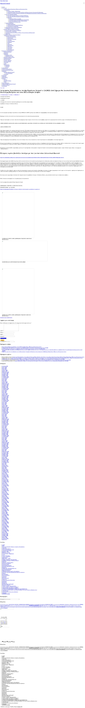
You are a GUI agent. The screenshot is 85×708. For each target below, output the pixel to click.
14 (4, 621)
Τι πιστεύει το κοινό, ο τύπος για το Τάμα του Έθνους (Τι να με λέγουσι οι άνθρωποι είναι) (19, 590)
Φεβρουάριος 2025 (5, 383)
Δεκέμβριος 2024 (5, 385)
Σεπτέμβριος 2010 (5, 494)
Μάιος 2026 (4, 369)
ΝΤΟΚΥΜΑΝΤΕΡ (8, 649)
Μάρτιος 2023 (4, 406)
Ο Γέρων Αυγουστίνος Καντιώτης (8, 580)
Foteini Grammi (5, 94)
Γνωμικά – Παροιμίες (6, 556)
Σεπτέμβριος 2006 (5, 510)
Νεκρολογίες (4, 579)
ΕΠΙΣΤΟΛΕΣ (46, 605)
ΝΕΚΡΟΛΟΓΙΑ (9, 317)
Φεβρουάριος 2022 (5, 419)
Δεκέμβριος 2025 (5, 374)
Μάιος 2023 (4, 404)
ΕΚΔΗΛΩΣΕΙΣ (7, 605)
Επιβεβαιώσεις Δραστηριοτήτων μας (9, 568)
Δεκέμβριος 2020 (5, 432)
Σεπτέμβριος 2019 (5, 447)
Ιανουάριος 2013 (5, 484)
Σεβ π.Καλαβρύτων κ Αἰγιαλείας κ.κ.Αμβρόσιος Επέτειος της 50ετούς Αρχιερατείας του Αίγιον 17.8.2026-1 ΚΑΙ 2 (23, 348)
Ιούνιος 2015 (4, 473)
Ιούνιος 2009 (4, 499)
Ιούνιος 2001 (4, 531)
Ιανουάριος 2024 (5, 396)
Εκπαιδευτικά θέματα (6, 563)
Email (1, 334)
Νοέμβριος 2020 (5, 433)
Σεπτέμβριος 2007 (5, 506)
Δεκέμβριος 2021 (5, 421)
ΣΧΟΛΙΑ (48, 649)
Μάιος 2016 (4, 468)
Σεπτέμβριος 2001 (5, 530)
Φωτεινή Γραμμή (5, 3)
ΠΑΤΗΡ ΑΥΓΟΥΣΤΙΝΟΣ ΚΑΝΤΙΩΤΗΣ (19, 649)
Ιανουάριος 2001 (5, 533)
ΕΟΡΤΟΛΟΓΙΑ (27, 648)
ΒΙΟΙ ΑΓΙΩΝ (39, 604)
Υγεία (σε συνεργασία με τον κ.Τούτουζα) (10, 591)
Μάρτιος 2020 (4, 441)
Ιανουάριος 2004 (5, 522)
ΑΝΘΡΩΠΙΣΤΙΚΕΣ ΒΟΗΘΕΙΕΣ (24, 604)
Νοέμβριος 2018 (5, 454)
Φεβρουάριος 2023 (5, 407)
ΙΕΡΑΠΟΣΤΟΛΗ (3, 317)
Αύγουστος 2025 (5, 377)
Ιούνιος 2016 (4, 467)
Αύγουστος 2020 (5, 436)
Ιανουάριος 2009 (5, 501)
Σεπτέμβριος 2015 (5, 472)
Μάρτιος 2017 (4, 465)
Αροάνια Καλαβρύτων (6, 548)
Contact (3, 544)
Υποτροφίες (4, 592)
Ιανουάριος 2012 (5, 488)
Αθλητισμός (4, 547)
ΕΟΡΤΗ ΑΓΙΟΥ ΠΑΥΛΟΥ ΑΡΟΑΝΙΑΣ (20, 605)
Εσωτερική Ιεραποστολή (6, 569)
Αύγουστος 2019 (5, 448)
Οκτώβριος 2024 (5, 387)
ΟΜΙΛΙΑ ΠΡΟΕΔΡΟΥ (12, 649)
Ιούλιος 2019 (4, 449)
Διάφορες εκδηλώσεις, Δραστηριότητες (9, 559)
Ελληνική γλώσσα (5, 564)
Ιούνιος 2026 (4, 368)
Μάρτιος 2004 (4, 521)
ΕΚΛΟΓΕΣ (11, 605)
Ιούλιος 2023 (4, 402)
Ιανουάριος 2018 (5, 460)
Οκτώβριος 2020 (5, 434)
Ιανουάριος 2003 (5, 525)
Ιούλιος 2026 (4, 367)
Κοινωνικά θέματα (5, 575)
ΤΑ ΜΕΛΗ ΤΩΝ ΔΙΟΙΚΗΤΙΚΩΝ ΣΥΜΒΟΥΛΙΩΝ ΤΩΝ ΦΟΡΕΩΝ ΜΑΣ (14, 589)
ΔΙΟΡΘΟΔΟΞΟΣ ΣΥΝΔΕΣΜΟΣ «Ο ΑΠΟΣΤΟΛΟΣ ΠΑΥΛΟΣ (68, 604)
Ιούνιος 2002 (4, 527)
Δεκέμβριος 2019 (5, 444)
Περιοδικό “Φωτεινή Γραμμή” (8, 584)
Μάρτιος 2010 (4, 496)
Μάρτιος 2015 (4, 474)
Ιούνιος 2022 (4, 415)
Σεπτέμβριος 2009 (5, 498)
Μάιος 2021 (4, 427)
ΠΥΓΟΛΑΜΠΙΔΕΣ (44, 649)
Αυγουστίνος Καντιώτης (6, 550)
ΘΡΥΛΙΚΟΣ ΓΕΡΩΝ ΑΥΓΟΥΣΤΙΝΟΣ (60, 648)
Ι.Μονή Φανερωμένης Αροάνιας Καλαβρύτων (10, 571)
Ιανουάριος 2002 (5, 529)
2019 (0, 604)
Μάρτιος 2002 (4, 528)
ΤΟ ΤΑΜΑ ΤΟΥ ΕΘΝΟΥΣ (70, 606)
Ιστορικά (4, 573)
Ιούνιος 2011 (4, 491)
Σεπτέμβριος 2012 (5, 485)
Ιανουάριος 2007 (5, 509)
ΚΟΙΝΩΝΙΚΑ (75, 605)
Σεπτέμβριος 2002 (5, 526)
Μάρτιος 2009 (4, 500)
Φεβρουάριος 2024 (5, 395)
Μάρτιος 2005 (4, 517)
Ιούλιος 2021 (4, 426)
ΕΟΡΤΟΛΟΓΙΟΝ (34, 605)
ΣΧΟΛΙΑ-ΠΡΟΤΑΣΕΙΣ (52, 606)
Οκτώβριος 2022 (5, 411)
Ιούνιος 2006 (4, 511)
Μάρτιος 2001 (4, 532)
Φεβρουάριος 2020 (5, 442)
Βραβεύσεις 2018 (5, 551)
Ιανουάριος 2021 (5, 431)
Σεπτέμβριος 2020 (5, 435)
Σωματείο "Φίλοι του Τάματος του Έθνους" (10, 588)
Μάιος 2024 (4, 392)
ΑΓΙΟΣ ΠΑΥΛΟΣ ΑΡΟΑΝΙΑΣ (14, 604)
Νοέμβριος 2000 (5, 534)
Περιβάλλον (4, 583)
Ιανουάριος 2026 (5, 373)
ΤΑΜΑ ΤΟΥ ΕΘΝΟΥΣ (61, 607)
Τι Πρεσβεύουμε (5, 590)
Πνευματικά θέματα (6, 585)
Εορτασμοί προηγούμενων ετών (8, 566)
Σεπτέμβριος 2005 (5, 515)
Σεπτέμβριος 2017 (5, 462)
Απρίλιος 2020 (4, 440)
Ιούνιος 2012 (4, 486)
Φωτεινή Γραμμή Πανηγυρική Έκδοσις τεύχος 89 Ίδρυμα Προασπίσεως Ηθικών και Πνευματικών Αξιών (21, 346)
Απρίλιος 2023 (4, 405)
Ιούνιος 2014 (4, 477)
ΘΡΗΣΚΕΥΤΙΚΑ (53, 605)
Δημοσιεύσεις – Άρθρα (6, 558)
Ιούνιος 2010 (4, 495)
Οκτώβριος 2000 (5, 535)
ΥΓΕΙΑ (74, 649)
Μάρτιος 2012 (4, 487)
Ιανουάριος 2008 (5, 505)
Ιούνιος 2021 (4, 426)
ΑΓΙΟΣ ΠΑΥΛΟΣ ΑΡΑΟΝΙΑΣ (5, 604)
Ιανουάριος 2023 (5, 408)
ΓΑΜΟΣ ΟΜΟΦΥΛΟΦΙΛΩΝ (56, 604)
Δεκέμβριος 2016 (5, 466)
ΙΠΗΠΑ (70, 605)
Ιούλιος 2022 (4, 414)
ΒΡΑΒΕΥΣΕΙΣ (43, 604)
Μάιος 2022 (4, 416)
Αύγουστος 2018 (5, 456)
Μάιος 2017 (4, 464)
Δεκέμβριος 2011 (5, 489)
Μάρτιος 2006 (4, 513)
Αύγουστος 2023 (5, 401)
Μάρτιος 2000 (4, 537)
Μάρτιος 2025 (4, 382)
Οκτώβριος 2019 (5, 446)
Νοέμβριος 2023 (5, 398)
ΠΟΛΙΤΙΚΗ (34, 606)
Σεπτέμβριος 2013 (5, 481)
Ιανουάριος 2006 (5, 514)
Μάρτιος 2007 (4, 508)
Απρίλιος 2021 (4, 428)
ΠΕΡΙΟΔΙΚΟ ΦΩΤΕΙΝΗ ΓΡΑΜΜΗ (28, 649)
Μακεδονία (4, 577)
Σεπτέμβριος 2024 (5, 388)
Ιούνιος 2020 (4, 438)
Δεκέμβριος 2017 (5, 461)
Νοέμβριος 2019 (5, 445)
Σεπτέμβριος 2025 (5, 377)
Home (3, 545)
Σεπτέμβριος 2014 (5, 476)
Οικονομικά (4, 581)
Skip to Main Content (4, 0)
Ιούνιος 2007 (4, 507)
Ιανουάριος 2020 (5, 443)
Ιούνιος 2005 (4, 516)
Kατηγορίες (2, 599)
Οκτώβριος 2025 (5, 376)
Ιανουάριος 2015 (5, 475)
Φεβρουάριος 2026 (5, 372)
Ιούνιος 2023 (4, 403)
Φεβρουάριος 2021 (5, 430)
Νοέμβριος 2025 (5, 375)
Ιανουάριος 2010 (5, 497)
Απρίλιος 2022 (4, 417)
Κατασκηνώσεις (5, 574)
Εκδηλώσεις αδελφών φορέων (7, 562)
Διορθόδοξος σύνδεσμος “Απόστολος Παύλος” (10, 560)
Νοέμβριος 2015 (5, 471)
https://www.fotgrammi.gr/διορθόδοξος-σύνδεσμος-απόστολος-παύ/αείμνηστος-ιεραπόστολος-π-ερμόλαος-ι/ (20, 189)
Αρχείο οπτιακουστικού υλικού (8, 549)
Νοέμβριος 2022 (5, 410)
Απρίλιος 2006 (4, 512)
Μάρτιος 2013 (4, 483)
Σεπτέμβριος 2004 (5, 519)
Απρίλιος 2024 (4, 393)
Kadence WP (20, 706)
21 (4, 622)
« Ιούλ (1, 626)
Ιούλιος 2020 (4, 437)
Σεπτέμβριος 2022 (5, 412)
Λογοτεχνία (4, 576)
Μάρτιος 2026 (4, 371)
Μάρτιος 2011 (4, 492)
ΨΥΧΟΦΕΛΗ (1, 650)
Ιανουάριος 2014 (5, 479)
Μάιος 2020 (4, 439)
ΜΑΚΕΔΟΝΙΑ (79, 605)
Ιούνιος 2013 (4, 482)
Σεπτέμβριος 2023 (5, 400)
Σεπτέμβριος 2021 (5, 424)
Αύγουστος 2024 (5, 389)
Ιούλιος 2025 (4, 378)
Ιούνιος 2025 (4, 379)
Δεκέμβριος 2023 (5, 397)
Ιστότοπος (2, 336)
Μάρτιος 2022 (4, 418)
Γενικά (3, 554)
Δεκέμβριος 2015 (5, 470)
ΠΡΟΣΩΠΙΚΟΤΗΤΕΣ (39, 649)
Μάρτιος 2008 (4, 504)
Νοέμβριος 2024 (5, 386)
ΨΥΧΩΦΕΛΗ (5, 608)
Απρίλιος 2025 (4, 381)
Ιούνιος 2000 (4, 536)
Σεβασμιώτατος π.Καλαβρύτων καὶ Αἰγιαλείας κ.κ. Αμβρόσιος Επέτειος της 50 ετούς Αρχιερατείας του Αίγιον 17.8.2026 (25, 347)
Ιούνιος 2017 (4, 463)
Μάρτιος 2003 (4, 524)
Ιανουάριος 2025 (5, 384)
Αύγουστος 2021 (5, 425)
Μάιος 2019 (4, 450)
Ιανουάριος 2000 (5, 538)
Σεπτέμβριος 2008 (5, 502)
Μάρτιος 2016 (4, 469)
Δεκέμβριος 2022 (5, 409)
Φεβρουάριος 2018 (5, 459)
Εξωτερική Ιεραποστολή (6, 565)
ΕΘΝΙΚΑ (78, 604)
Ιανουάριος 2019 (5, 452)
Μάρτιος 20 (4, 539)
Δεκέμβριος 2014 (5, 475)
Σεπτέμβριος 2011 (5, 490)
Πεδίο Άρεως (4, 582)
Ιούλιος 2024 (4, 390)
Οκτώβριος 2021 (5, 423)
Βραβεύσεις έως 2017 (6, 552)
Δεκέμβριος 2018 (5, 453)
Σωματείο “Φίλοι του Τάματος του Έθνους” (10, 587)
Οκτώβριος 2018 (5, 455)
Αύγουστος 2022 (5, 413)
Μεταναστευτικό (5, 578)
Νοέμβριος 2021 (5, 422)
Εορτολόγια (4, 567)
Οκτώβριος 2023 (5, 399)
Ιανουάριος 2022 (5, 420)
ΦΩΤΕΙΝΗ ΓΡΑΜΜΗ (6, 593)
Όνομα (2, 332)
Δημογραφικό (4, 557)
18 (1, 622)
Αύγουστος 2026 (5, 366)
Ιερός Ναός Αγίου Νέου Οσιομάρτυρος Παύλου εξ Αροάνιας (13, 572)
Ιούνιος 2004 (4, 520)
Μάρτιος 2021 (4, 429)
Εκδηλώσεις (4, 561)
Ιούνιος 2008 (4, 503)
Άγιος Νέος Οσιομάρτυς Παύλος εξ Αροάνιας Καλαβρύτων (13, 546)
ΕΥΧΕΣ (48, 648)
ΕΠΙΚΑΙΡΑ (16, 94)
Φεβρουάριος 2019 (5, 451)
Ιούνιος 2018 (4, 457)
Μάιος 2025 (4, 380)
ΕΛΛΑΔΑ (14, 648)
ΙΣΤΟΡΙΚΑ (72, 605)
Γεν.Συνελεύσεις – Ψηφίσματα (8, 553)
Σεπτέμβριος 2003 (5, 523)
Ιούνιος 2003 (4, 523)
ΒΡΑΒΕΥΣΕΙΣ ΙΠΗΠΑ (49, 604)
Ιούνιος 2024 (4, 391)
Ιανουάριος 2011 (5, 493)
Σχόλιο (2, 330)
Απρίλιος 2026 (4, 370)
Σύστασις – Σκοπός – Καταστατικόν (9, 586)
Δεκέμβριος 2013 (5, 480)
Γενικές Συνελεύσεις (6, 555)
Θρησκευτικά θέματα (6, 570)
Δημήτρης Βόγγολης (6, 359)
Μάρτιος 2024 (4, 394)
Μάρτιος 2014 (4, 478)
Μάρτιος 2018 (4, 458)
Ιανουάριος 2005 (5, 518)
